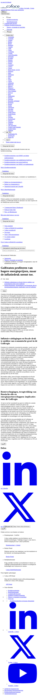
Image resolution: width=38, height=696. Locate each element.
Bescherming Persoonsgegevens (13, 690)
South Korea (11, 114)
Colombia (11, 52)
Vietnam (10, 130)
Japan (9, 79)
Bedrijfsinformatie (13, 592)
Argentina (11, 37)
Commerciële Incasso (14, 594)
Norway (10, 93)
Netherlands (11, 89)
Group (10, 68)
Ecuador (10, 58)
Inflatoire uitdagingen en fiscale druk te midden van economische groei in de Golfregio (19, 283)
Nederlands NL (12, 134)
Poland (10, 97)
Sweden (10, 117)
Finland (10, 61)
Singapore (11, 107)
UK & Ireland (12, 125)
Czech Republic (12, 55)
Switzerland (11, 119)
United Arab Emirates (14, 127)
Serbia (10, 106)
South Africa (11, 112)
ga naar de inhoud (6, 2)
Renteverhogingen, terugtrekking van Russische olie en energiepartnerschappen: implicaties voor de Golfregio (20, 286)
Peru (9, 94)
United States (12, 129)
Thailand (10, 122)
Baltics (10, 42)
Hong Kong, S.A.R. (14, 70)
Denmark (11, 56)
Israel (9, 76)
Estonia (10, 60)
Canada (10, 47)
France (10, 63)
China (10, 50)
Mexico (10, 86)
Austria (10, 40)
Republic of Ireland (13, 101)
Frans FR (11, 137)
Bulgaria (10, 45)
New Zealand (12, 91)
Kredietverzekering (13, 590)
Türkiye (10, 124)
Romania (10, 102)
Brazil (10, 43)
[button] (7, 17)
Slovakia (10, 109)
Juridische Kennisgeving (11, 689)
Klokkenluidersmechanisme (12, 692)
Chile (9, 48)
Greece (10, 66)
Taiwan (10, 120)
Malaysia (10, 84)
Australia (10, 38)
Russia (10, 104)
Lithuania (11, 83)
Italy (9, 78)
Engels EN (11, 135)
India (9, 73)
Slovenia (10, 111)
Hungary (10, 71)
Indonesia (11, 74)
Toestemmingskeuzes (10, 693)
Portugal (10, 99)
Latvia (10, 81)
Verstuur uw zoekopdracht (27, 250)
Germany (11, 65)
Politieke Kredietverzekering (16, 595)
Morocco (10, 88)
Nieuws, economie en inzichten (17, 597)
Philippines (11, 96)
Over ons (10, 598)
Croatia (10, 53)
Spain (9, 115)
